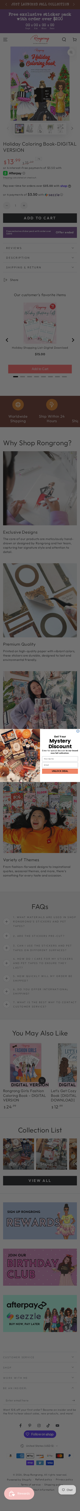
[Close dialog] (78, 731)
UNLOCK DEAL (60, 771)
